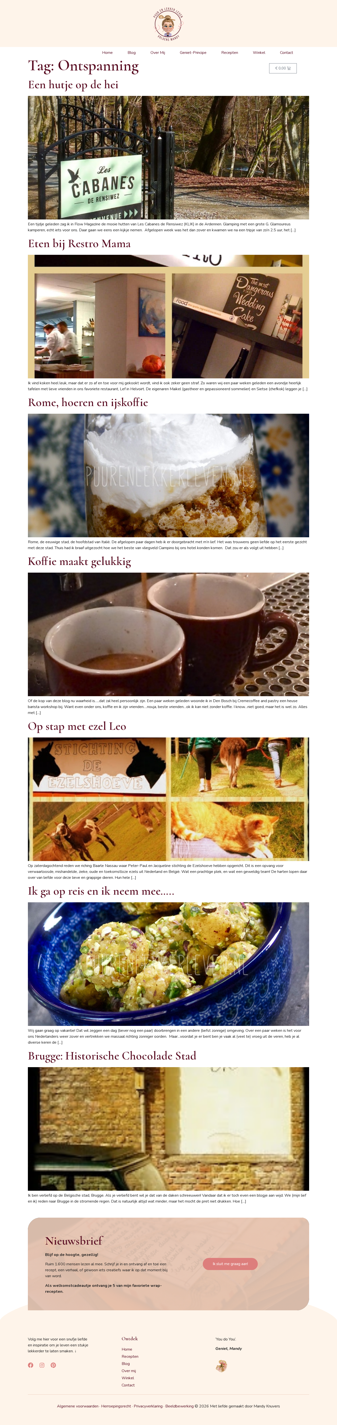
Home (107, 52)
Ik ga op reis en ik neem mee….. (101, 891)
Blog (132, 52)
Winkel (259, 52)
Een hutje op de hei (73, 84)
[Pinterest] (53, 1365)
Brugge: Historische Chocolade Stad (112, 1056)
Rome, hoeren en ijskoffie (88, 402)
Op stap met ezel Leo (77, 726)
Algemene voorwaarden (77, 1406)
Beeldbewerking (179, 1406)
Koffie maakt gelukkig (79, 561)
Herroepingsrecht (116, 1406)
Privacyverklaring (148, 1406)
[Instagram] (42, 1365)
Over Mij (157, 52)
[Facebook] (30, 1365)
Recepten (229, 52)
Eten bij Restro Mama (79, 243)
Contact (286, 52)
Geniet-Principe (193, 52)
